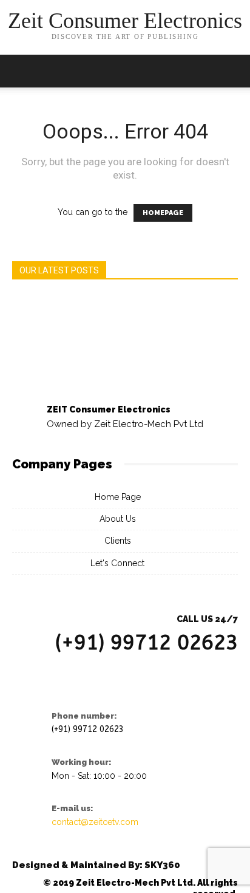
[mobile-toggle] (20, 71)
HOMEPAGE (163, 213)
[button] (233, 71)
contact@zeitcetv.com (95, 822)
